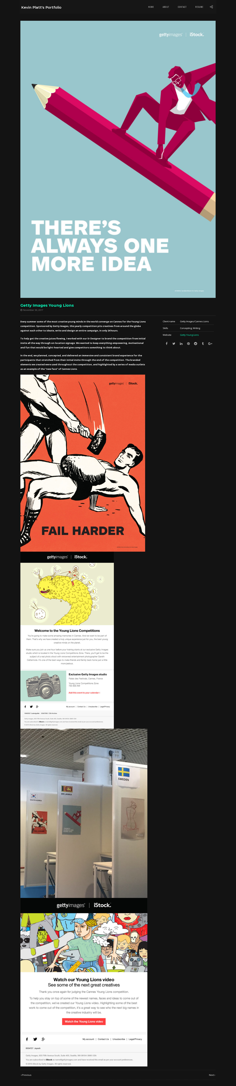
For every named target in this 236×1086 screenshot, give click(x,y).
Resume (199, 7)
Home (151, 7)
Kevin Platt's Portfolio (41, 7)
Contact (182, 7)
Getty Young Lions (189, 334)
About (166, 7)
